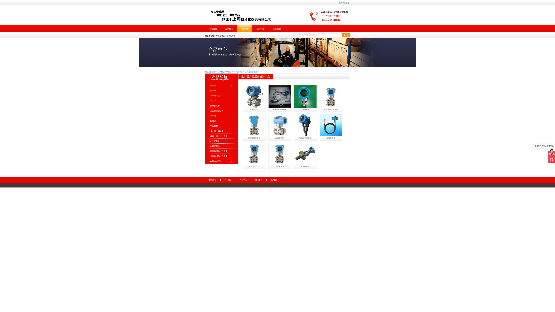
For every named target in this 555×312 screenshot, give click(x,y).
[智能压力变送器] (305, 125)
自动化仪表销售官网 (245, 15)
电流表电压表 (216, 161)
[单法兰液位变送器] (280, 96)
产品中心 (239, 72)
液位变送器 (330, 138)
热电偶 (213, 85)
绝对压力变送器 (254, 138)
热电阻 (213, 90)
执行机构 (214, 126)
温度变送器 (215, 106)
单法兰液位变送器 (280, 109)
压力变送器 (305, 109)
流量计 (213, 121)
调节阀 (213, 116)
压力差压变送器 (251, 72)
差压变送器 (254, 109)
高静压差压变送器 (331, 109)
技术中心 (258, 180)
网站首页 (212, 180)
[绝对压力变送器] (254, 125)
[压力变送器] (305, 96)
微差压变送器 (254, 166)
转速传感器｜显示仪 (218, 156)
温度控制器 (215, 146)
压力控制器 (215, 141)
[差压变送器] (254, 96)
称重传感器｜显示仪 (218, 151)
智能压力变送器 (305, 138)
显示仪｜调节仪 (216, 131)
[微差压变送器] (254, 153)
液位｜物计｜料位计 (218, 136)
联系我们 (343, 2)
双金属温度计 (216, 95)
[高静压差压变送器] (331, 96)
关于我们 (228, 180)
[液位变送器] (331, 125)
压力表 (213, 101)
